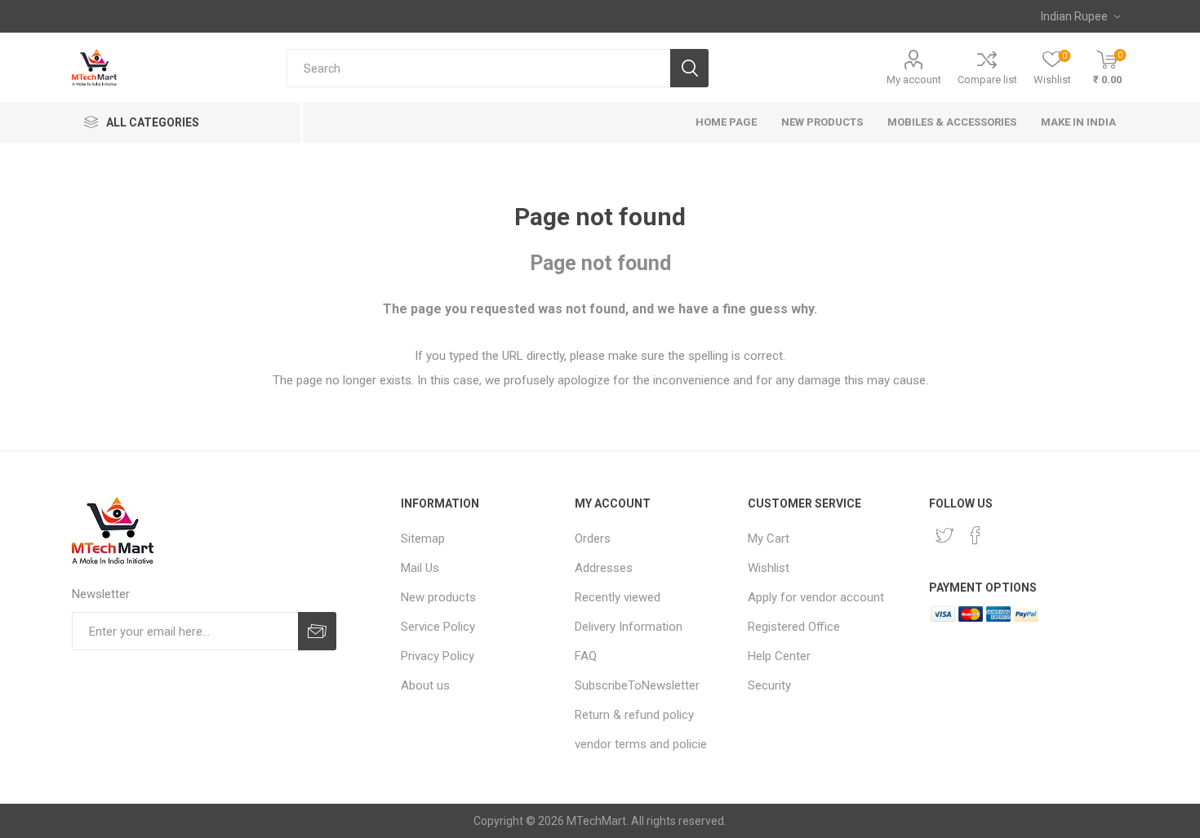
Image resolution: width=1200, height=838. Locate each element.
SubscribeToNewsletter (637, 685)
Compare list (987, 79)
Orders (593, 538)
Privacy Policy (437, 656)
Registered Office (794, 626)
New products (438, 597)
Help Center (779, 656)
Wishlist (768, 568)
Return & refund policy (634, 714)
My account (914, 79)
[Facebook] (975, 535)
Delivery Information (628, 626)
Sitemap (423, 538)
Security (769, 685)
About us (425, 685)
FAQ (586, 656)
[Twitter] (944, 535)
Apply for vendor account (816, 597)
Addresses (604, 568)
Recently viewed (617, 597)
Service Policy (438, 626)
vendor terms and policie (641, 744)
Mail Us (420, 568)
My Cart (768, 538)
